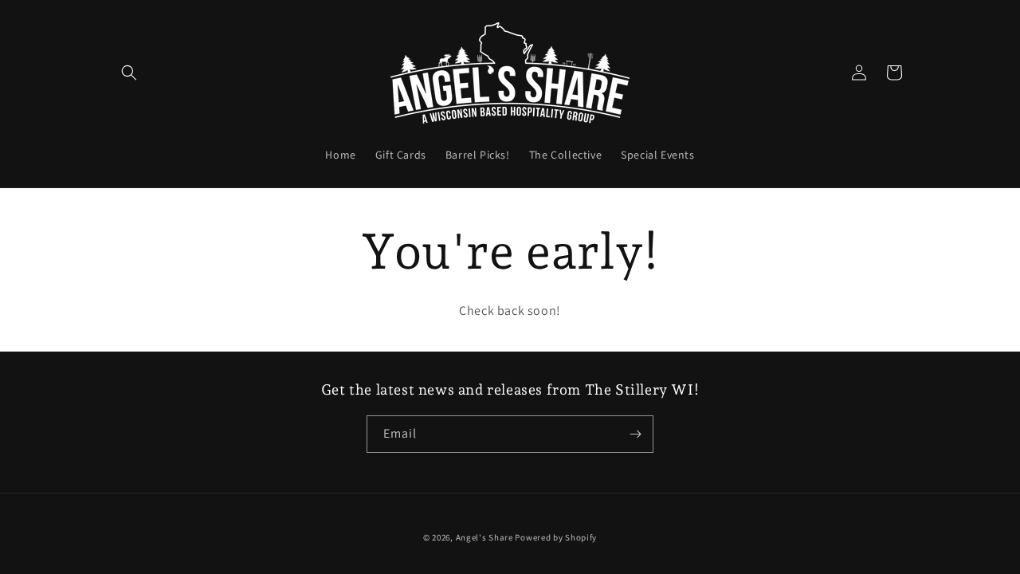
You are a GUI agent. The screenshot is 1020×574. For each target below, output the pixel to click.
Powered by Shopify (556, 537)
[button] (129, 72)
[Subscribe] (635, 434)
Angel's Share (484, 537)
